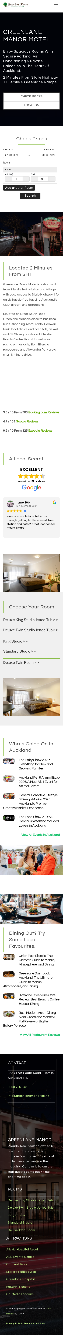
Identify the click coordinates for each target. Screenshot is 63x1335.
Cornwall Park (16, 1264)
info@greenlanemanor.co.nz (28, 1095)
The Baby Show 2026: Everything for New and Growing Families (36, 764)
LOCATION (31, 105)
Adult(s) (9, 174)
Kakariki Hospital (18, 1286)
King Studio (16, 1215)
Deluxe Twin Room (21, 1230)
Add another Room (19, 188)
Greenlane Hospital (20, 1279)
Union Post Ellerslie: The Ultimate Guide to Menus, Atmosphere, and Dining (37, 960)
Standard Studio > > (19, 651)
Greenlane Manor (30, 1140)
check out (50, 149)
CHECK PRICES (32, 96)
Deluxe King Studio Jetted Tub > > (30, 620)
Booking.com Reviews (43, 412)
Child (33, 174)
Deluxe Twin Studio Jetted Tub (30, 1207)
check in (8, 149)
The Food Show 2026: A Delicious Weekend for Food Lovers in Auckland (39, 821)
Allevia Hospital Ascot (22, 1249)
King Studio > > (15, 641)
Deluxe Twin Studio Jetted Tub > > (30, 630)
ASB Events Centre (20, 1257)
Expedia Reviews (40, 430)
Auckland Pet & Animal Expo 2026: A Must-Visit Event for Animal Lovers (39, 782)
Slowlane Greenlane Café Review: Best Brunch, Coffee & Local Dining (39, 999)
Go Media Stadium (20, 1294)
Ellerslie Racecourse (21, 1271)
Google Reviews (27, 421)
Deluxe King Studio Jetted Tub (30, 1200)
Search (30, 195)
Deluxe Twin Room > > (21, 662)
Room (6, 162)
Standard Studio (20, 1222)
